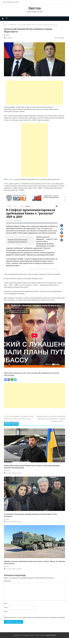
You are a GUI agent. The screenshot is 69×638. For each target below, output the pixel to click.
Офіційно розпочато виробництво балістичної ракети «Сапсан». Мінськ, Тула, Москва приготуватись (34, 562)
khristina (8, 470)
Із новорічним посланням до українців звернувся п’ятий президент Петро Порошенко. (30, 515)
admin (7, 35)
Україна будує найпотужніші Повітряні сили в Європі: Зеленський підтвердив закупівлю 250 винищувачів (31, 466)
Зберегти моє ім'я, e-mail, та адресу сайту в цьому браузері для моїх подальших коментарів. (34, 617)
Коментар (7, 581)
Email (6, 607)
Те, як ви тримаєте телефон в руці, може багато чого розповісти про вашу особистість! (18, 418)
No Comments (60, 38)
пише (11, 179)
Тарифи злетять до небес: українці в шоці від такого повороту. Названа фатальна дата (50, 418)
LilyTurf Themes (51, 635)
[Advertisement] (34, 93)
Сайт (5, 611)
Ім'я (5, 603)
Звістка (34, 8)
